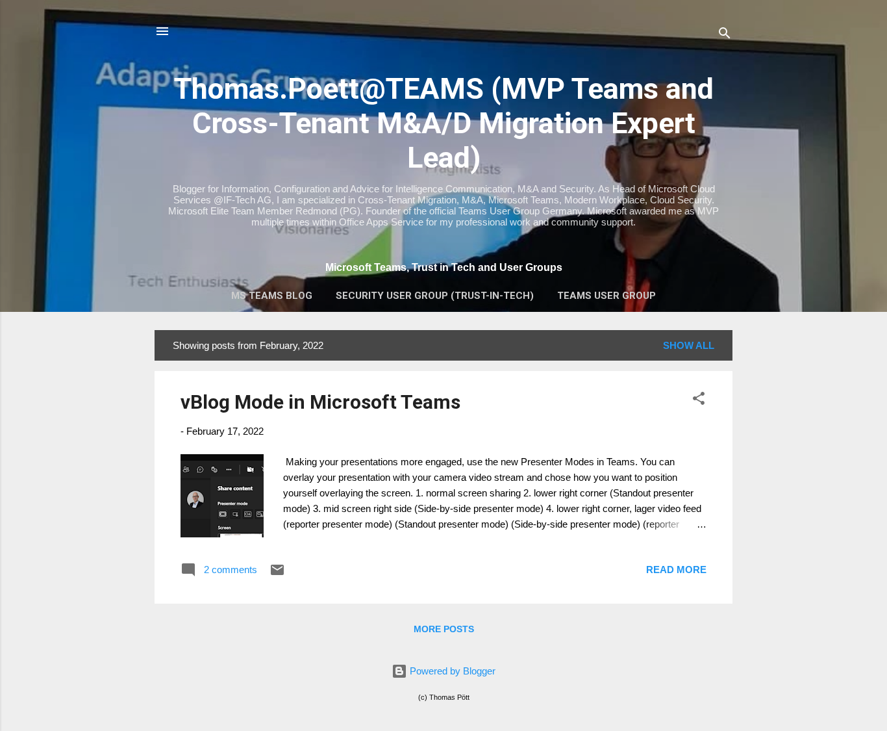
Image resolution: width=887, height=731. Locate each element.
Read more (676, 569)
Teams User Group (606, 295)
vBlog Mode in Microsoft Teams (320, 402)
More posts (444, 629)
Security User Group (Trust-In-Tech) (435, 295)
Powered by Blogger (451, 670)
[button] (698, 401)
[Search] (724, 35)
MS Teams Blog (271, 295)
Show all (688, 345)
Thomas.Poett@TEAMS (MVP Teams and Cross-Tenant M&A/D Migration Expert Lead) (444, 123)
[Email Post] (277, 574)
